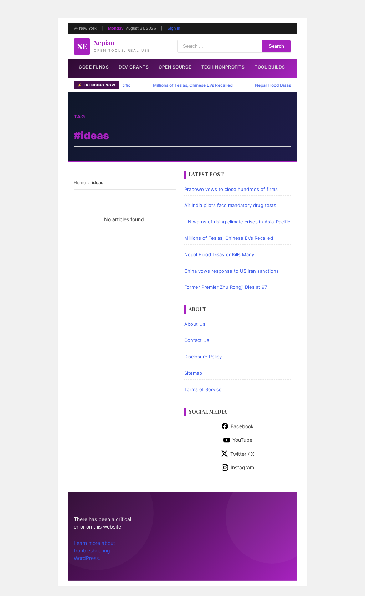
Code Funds (94, 67)
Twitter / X (242, 454)
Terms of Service (203, 389)
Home (80, 182)
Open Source (175, 67)
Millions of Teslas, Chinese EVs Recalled (185, 85)
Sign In (174, 28)
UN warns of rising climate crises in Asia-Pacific (237, 221)
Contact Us (196, 340)
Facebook (242, 426)
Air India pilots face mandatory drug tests (230, 205)
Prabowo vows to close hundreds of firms (231, 189)
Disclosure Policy (203, 356)
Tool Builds (270, 67)
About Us (194, 324)
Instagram (242, 467)
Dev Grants (134, 67)
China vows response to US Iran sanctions (231, 271)
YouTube (242, 440)
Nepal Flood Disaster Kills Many (278, 85)
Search (276, 46)
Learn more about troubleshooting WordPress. (94, 550)
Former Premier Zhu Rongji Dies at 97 (225, 287)
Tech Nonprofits (223, 67)
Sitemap (193, 373)
